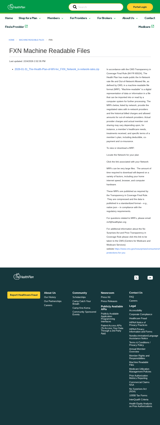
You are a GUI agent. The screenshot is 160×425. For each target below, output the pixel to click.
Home (9, 18)
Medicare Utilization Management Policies (140, 370)
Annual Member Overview (137, 350)
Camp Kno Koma (81, 308)
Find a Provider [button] (14, 27)
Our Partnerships (53, 301)
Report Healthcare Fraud (24, 294)
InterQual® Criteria (138, 399)
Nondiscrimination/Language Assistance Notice (143, 337)
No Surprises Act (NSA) (138, 390)
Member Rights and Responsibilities (139, 357)
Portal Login (140, 6)
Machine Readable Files (31, 40)
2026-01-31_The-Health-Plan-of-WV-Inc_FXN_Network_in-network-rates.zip (57, 69)
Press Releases (109, 301)
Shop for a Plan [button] (28, 18)
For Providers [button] (78, 18)
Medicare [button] (144, 27)
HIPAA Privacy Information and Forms (140, 330)
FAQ (131, 296)
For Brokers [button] (104, 18)
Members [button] (53, 18)
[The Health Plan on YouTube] (150, 278)
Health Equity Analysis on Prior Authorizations (140, 405)
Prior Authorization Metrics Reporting (138, 377)
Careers (48, 305)
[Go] (75, 7)
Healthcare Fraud (138, 318)
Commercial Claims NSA (139, 383)
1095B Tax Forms (138, 395)
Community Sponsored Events (84, 313)
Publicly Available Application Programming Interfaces (110, 317)
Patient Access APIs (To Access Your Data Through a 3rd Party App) (112, 329)
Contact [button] (150, 18)
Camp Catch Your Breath (81, 302)
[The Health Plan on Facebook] (127, 278)
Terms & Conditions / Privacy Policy (139, 343)
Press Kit (105, 297)
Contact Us (135, 292)
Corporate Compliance (140, 314)
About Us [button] (128, 18)
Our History (50, 297)
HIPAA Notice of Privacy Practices (138, 323)
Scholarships (79, 297)
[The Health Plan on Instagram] (142, 278)
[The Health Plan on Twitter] (136, 278)
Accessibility (135, 310)
